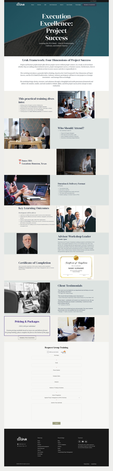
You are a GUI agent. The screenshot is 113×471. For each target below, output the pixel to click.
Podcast (59, 446)
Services (39, 4)
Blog (59, 440)
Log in (91, 1)
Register (94, 1)
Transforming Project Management (65, 452)
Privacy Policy (86, 463)
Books (59, 448)
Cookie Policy (93, 463)
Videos (59, 450)
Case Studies (69, 4)
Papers (59, 442)
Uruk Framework (53, 4)
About (32, 4)
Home (39, 440)
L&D (45, 4)
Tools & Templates (62, 444)
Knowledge (78, 4)
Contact (39, 456)
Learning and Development (43, 446)
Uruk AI (61, 4)
